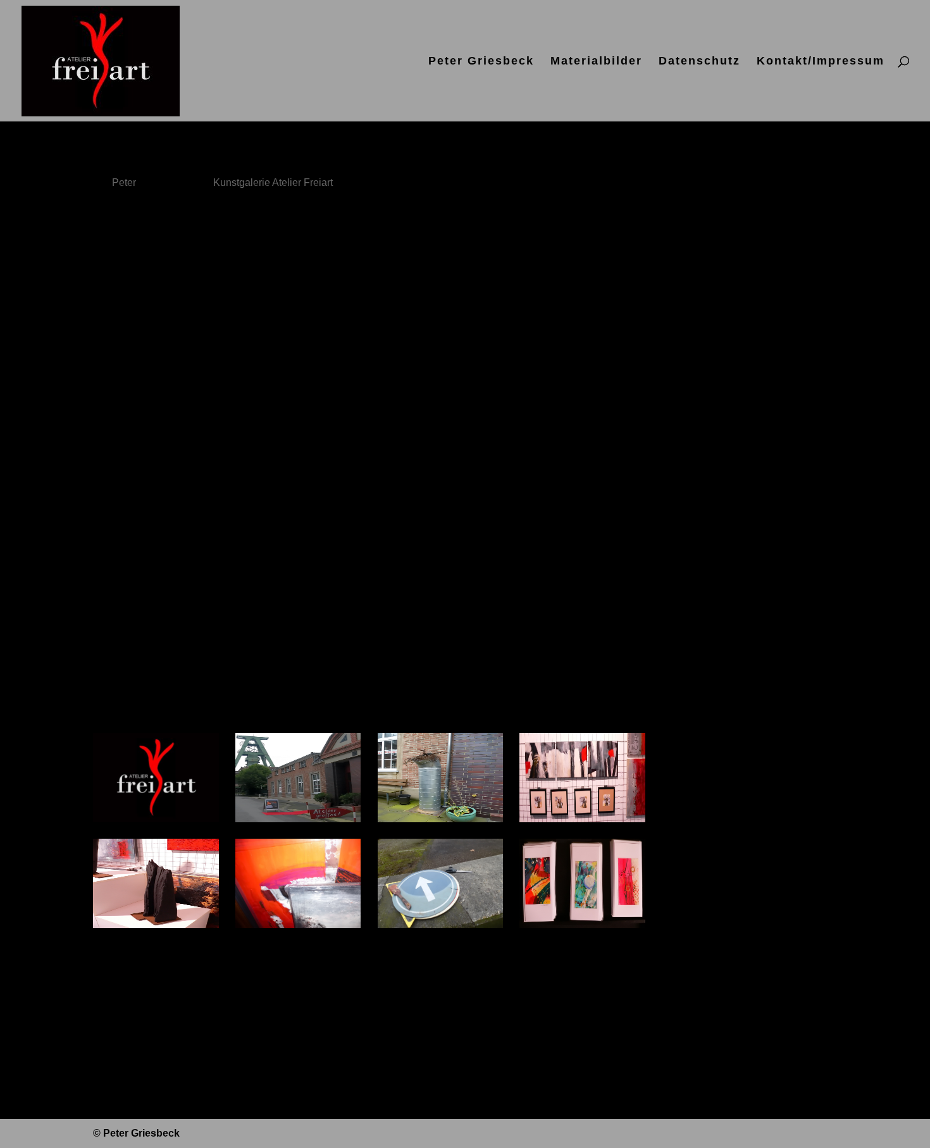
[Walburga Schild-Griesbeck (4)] (298, 927)
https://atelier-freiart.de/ (152, 605)
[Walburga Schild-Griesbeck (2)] (582, 822)
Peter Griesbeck (481, 61)
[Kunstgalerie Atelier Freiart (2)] (298, 822)
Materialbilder (596, 61)
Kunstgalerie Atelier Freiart (273, 182)
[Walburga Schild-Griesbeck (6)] (582, 927)
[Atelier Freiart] (156, 822)
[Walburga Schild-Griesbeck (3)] (156, 927)
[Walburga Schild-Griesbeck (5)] (441, 927)
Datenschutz (699, 61)
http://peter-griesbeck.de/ (156, 689)
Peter (124, 182)
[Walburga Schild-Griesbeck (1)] (441, 822)
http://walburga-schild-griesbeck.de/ (184, 647)
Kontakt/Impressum (820, 61)
